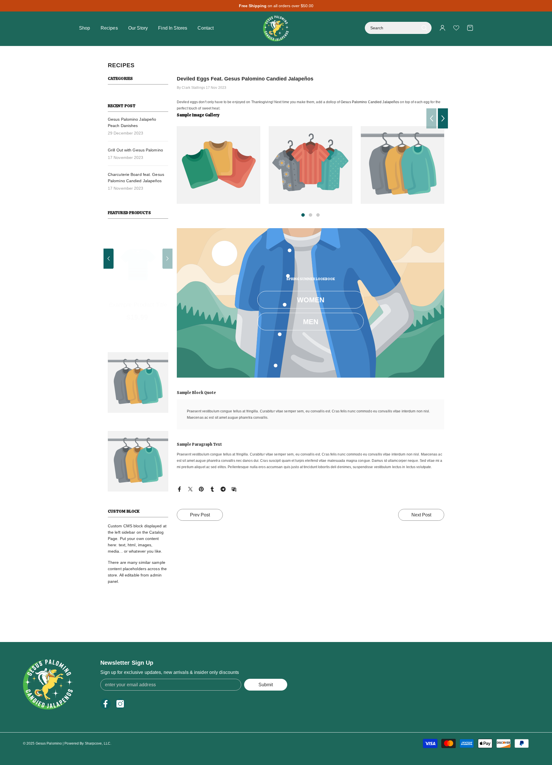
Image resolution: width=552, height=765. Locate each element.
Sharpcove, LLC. (98, 743)
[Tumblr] (212, 489)
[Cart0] (470, 28)
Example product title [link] (124, 299)
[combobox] (392, 28)
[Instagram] (120, 704)
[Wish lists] (456, 28)
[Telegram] (223, 489)
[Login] (442, 28)
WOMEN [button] (310, 300)
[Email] (234, 489)
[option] (124, 279)
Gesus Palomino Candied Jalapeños (370, 102)
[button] (167, 259)
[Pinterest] (201, 489)
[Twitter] (190, 489)
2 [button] (310, 215)
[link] (218, 165)
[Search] (398, 28)
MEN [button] (310, 322)
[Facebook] (179, 489)
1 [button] (303, 215)
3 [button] (318, 215)
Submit (265, 684)
